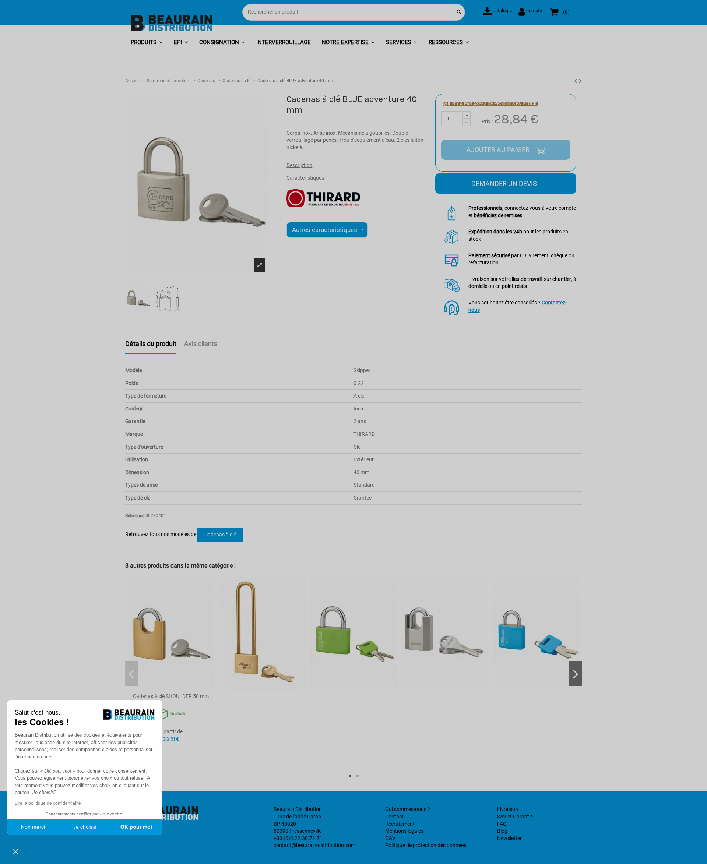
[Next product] (580, 81)
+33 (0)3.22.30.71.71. (299, 838)
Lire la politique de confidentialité (48, 803)
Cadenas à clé (220, 534)
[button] (146, 43)
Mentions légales (404, 831)
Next (575, 673)
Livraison (507, 809)
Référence (134, 515)
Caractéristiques (305, 178)
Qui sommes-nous (405, 809)
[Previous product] (576, 81)
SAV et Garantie (515, 816)
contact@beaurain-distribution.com (314, 845)
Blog (502, 831)
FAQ (502, 824)
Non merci (33, 827)
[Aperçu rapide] (171, 687)
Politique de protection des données (425, 845)
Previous (131, 673)
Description (299, 165)
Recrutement (400, 824)
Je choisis (84, 827)
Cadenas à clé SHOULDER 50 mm (171, 696)
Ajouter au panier (499, 150)
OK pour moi (136, 827)
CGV (390, 838)
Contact (394, 816)
